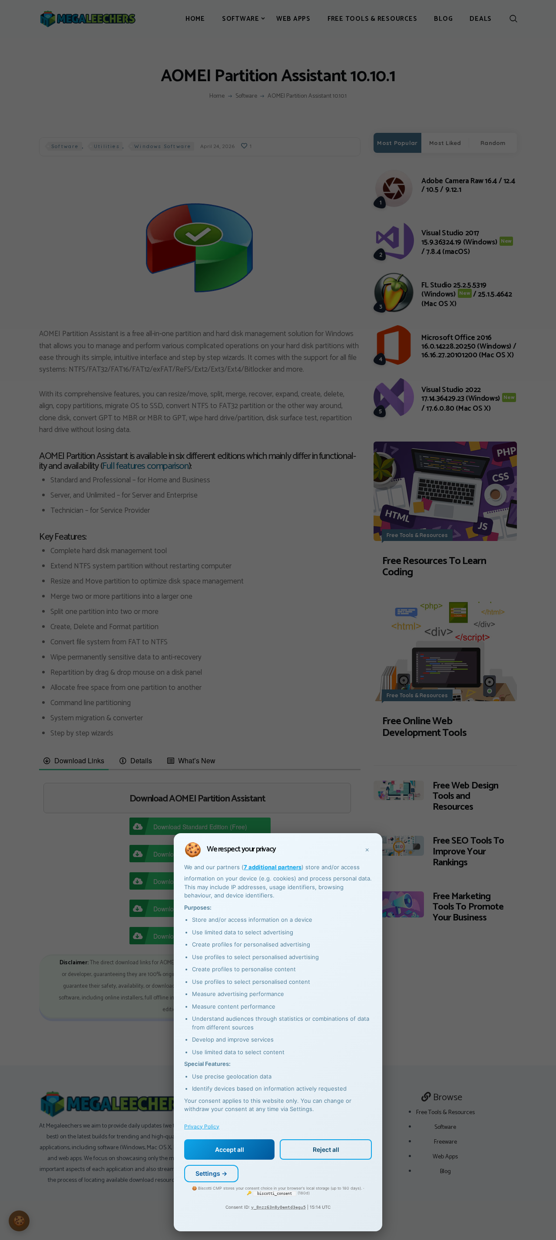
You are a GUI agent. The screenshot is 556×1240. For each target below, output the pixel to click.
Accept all (229, 1149)
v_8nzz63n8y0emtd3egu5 (278, 1207)
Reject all (326, 1149)
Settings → (211, 1173)
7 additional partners (272, 867)
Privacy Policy (201, 1126)
